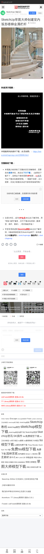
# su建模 (15, 290)
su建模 (20, 441)
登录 (16, 199)
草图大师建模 (9, 462)
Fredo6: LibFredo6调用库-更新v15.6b (16, 504)
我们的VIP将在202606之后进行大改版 (16, 491)
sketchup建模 (24, 422)
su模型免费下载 (20, 445)
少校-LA (5, 290)
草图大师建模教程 (19, 462)
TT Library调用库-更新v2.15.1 (12, 401)
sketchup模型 (14, 427)
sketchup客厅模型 (13, 422)
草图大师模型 (30, 462)
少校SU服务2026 (8, 485)
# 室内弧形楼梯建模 (9, 294)
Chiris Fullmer (5, 419)
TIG (6, 450)
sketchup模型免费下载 (17, 432)
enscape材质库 (22, 419)
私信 (39, 13)
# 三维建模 (27, 290)
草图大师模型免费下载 (34, 467)
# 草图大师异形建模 (9, 299)
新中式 (12, 457)
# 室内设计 (24, 294)
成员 (39, 176)
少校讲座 (34, 454)
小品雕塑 (39, 304)
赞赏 (22, 257)
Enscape (13, 419)
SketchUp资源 (31, 432)
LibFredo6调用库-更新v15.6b (12, 397)
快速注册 (26, 340)
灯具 (23, 457)
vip (36, 176)
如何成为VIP (7, 2)
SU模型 (36, 441)
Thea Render (33, 445)
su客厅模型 (14, 441)
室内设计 (28, 454)
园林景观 (12, 453)
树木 (17, 457)
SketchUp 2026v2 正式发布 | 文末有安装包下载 (20, 479)
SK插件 (17, 435)
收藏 (41, 244)
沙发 (20, 457)
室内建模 (21, 454)
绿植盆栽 (29, 457)
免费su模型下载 (23, 449)
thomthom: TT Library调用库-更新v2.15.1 (18, 497)
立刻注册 (26, 199)
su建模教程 (28, 441)
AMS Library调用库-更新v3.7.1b (13, 406)
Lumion (34, 419)
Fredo (29, 419)
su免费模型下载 (31, 436)
